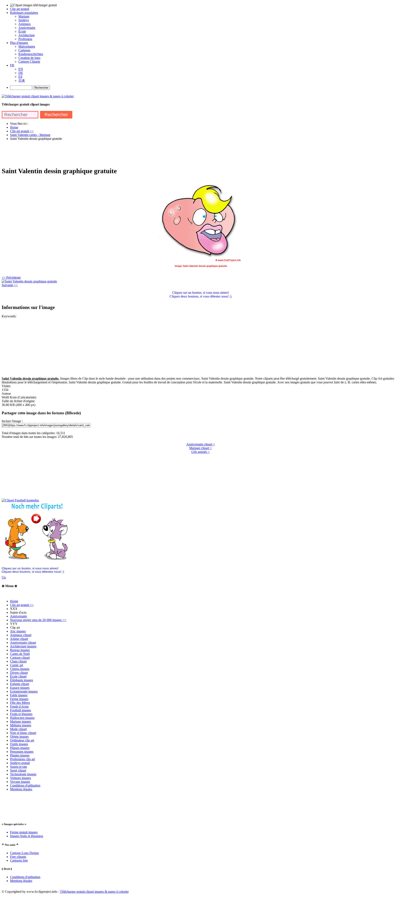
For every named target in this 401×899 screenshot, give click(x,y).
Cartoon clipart (20, 657)
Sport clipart (18, 770)
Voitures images (20, 778)
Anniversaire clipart (23, 642)
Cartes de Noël (20, 654)
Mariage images (20, 721)
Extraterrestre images (24, 691)
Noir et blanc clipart (23, 733)
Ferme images (19, 699)
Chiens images (19, 669)
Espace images (19, 687)
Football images (20, 710)
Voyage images (20, 781)
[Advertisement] (78, 153)
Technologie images (23, 774)
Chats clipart (18, 661)
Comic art (16, 665)
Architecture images (23, 646)
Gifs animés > (200, 452)
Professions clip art (22, 759)
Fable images (18, 695)
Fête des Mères (20, 702)
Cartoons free (19, 860)
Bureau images (20, 650)
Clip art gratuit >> (22, 605)
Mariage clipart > (200, 448)
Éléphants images (21, 680)
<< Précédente (11, 277)
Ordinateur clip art (22, 740)
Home (14, 601)
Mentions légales (21, 789)
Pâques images (19, 748)
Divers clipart (19, 672)
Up (4, 577)
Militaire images (20, 725)
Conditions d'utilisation (25, 785)
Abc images (18, 631)
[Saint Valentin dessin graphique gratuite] (29, 281)
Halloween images (22, 718)
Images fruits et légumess (26, 836)
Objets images (19, 736)
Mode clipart (18, 729)
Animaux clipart (20, 635)
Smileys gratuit (20, 763)
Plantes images (19, 755)
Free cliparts (18, 856)
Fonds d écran (19, 706)
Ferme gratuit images (24, 832)
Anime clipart (19, 639)
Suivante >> (10, 285)
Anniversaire (18, 616)
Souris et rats (18, 766)
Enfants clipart (19, 684)
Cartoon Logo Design (24, 853)
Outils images (19, 744)
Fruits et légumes (21, 714)
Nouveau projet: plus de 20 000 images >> (38, 620)
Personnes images (21, 751)
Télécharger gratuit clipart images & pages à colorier (94, 891)
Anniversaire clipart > (200, 444)
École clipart (18, 676)
